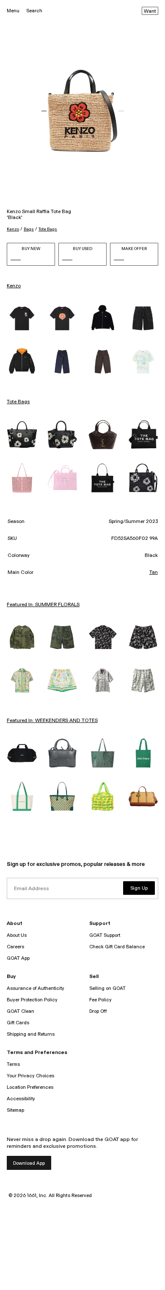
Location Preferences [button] (30, 1087)
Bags (29, 229)
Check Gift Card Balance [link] (117, 946)
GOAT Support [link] (104, 935)
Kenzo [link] (14, 286)
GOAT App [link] (18, 958)
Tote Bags (47, 229)
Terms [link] (13, 1064)
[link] (22, 318)
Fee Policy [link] (100, 1000)
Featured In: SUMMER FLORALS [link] (43, 604)
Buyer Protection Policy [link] (32, 1000)
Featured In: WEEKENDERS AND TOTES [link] (52, 720)
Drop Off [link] (98, 1011)
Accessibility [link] (21, 1098)
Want (150, 11)
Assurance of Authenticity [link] (35, 988)
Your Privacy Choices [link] (30, 1076)
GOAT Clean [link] (20, 1011)
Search (34, 10)
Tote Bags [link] (18, 402)
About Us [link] (17, 935)
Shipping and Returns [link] (31, 1034)
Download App (29, 1163)
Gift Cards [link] (18, 1022)
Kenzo (13, 229)
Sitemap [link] (15, 1110)
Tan (153, 572)
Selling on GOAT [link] (107, 988)
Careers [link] (15, 946)
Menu (13, 10)
